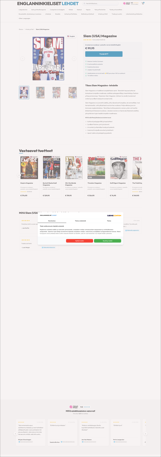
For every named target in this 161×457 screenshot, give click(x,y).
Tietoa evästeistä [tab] (80, 221)
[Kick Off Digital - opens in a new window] (114, 215)
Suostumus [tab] (52, 221)
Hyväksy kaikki (107, 241)
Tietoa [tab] (109, 221)
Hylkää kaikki (79, 241)
